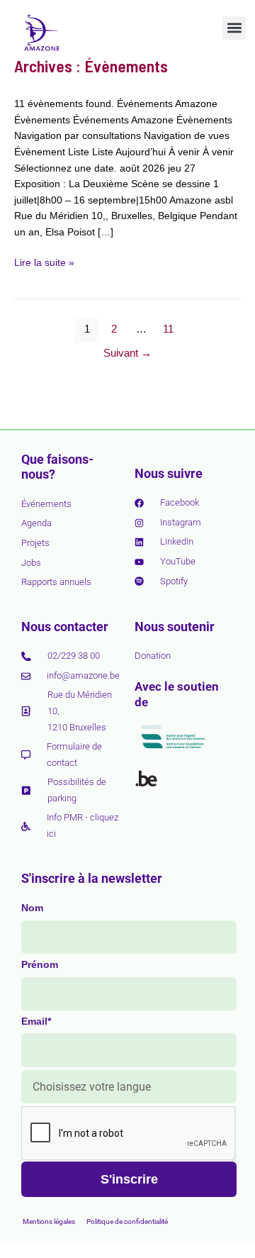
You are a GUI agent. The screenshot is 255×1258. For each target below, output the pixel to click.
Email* (36, 1021)
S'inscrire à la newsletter (91, 878)
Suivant (127, 353)
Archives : (91, 65)
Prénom (39, 964)
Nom (32, 907)
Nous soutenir (175, 626)
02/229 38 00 (73, 655)
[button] (234, 28)
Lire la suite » (44, 261)
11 (168, 329)
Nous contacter (64, 626)
